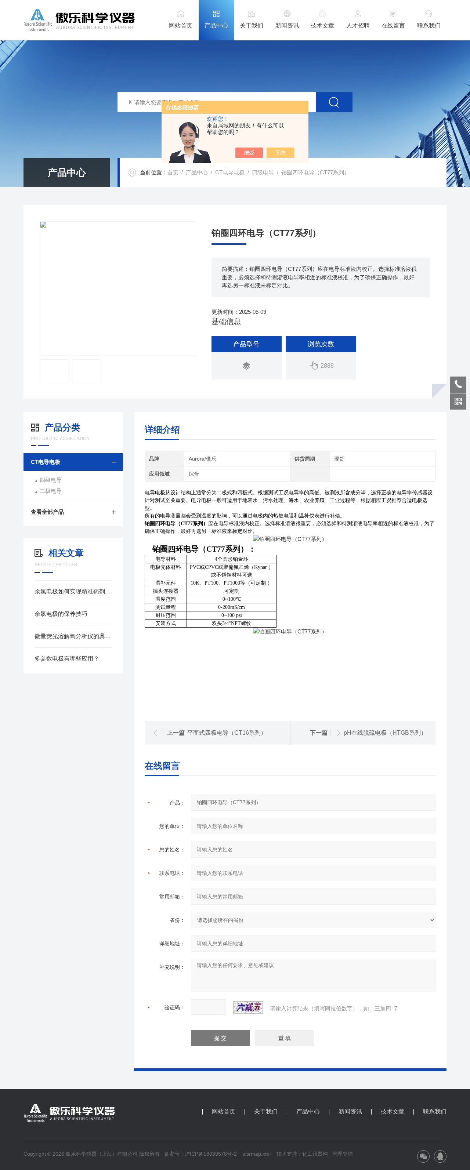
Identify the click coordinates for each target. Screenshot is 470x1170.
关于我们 (251, 25)
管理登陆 (342, 1154)
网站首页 (180, 25)
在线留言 (393, 25)
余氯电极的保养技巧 (61, 614)
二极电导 (51, 491)
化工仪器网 (315, 1154)
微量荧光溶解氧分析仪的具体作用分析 (73, 636)
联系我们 (429, 25)
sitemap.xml (257, 1154)
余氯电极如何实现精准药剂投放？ (73, 591)
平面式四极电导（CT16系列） (227, 733)
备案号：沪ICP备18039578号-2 (200, 1154)
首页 (172, 172)
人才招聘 (358, 25)
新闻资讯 (287, 25)
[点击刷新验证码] (248, 1007)
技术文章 (322, 25)
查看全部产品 (47, 512)
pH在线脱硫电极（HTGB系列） (385, 733)
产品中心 (216, 25)
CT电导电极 (230, 172)
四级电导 (263, 172)
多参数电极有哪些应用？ (67, 658)
